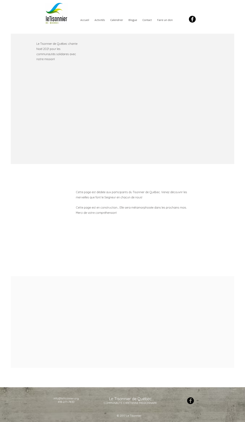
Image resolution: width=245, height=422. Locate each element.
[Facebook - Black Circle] (192, 19)
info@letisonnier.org (66, 398)
